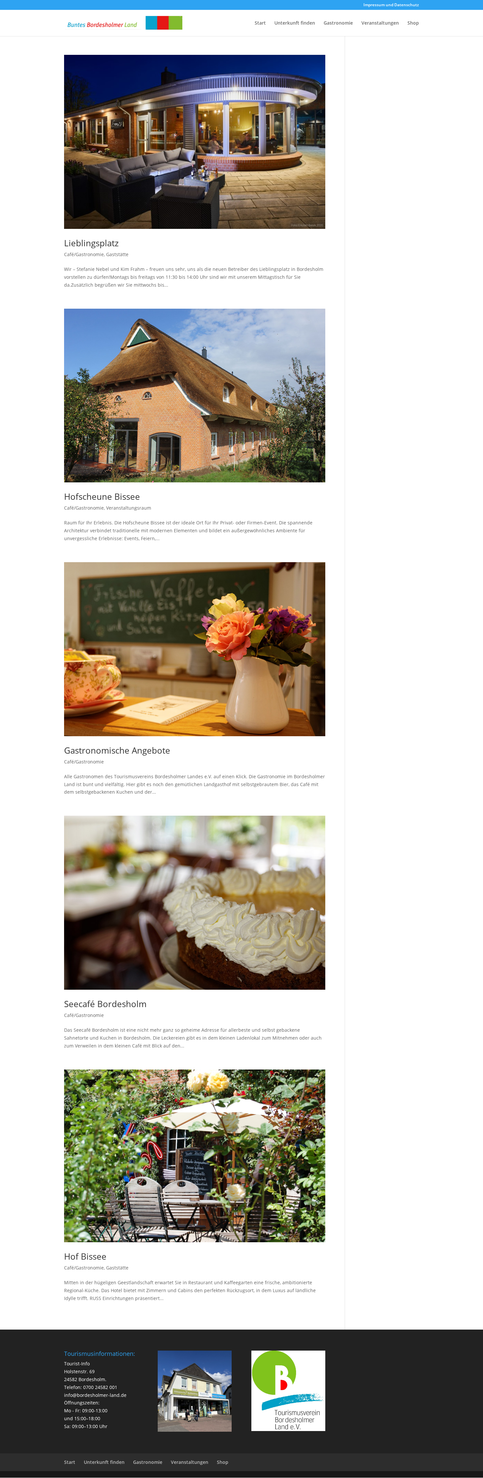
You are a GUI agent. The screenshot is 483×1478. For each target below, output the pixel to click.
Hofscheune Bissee (102, 496)
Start (260, 23)
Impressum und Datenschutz (391, 5)
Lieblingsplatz (91, 243)
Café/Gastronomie (84, 254)
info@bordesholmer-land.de (95, 1395)
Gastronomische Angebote (117, 750)
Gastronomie (338, 23)
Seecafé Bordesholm (105, 1004)
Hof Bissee (85, 1256)
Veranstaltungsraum (128, 508)
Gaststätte (117, 254)
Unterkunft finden (294, 23)
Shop (413, 23)
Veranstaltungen (380, 23)
